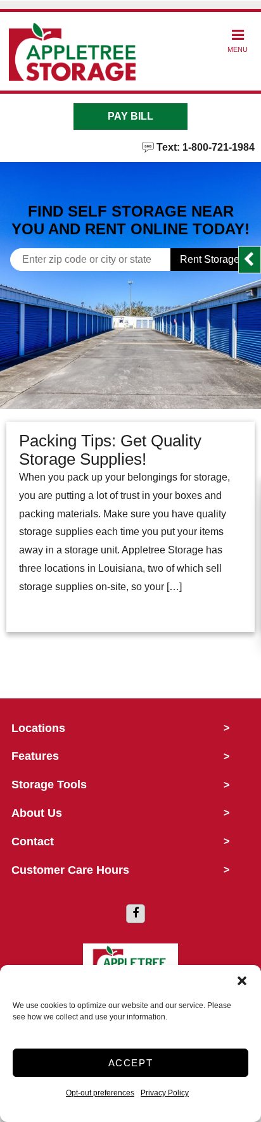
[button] (242, 980)
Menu (237, 49)
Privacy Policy (165, 1092)
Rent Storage (209, 259)
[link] (130, 363)
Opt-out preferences (100, 1092)
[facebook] (135, 913)
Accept (130, 1062)
